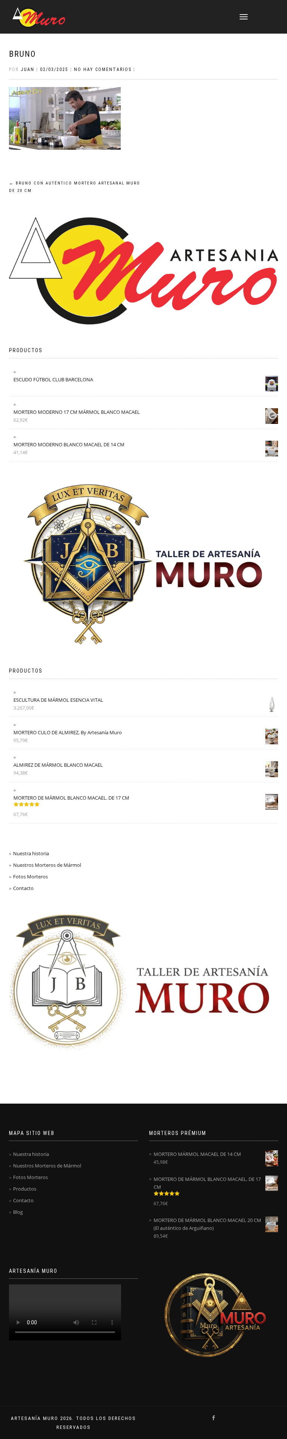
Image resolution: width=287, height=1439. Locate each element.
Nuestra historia (31, 853)
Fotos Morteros (30, 876)
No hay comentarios (103, 69)
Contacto (23, 888)
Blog (18, 1212)
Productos (24, 1188)
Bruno (22, 54)
